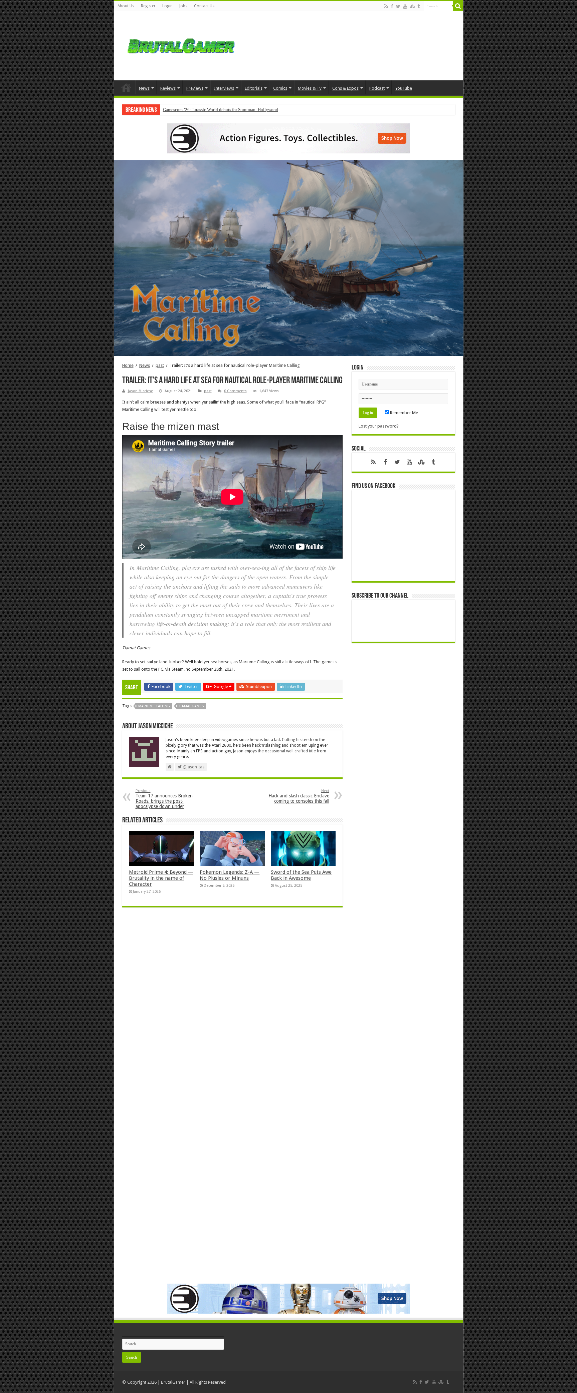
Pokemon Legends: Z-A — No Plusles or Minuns (229, 875)
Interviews (224, 88)
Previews (194, 88)
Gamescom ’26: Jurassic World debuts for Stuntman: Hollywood (220, 109)
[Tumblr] (419, 6)
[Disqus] (232, 1009)
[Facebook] (392, 6)
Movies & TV (310, 88)
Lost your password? (379, 426)
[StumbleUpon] (412, 6)
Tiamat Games (191, 706)
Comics (280, 88)
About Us (126, 6)
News (144, 88)
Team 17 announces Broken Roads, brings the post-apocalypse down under (164, 799)
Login (167, 6)
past (160, 365)
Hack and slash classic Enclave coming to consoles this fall (298, 796)
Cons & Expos (345, 88)
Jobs (183, 6)
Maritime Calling (154, 706)
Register (148, 6)
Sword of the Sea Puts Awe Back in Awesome (301, 875)
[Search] (458, 6)
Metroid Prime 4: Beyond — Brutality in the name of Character (161, 878)
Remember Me (403, 412)
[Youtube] (405, 6)
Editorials (253, 88)
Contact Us (204, 6)
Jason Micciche (140, 391)
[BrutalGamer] (181, 45)
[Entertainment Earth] (288, 137)
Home (126, 87)
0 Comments (235, 391)
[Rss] (386, 6)
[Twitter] (398, 6)
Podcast (377, 88)
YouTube (403, 88)
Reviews (168, 88)
